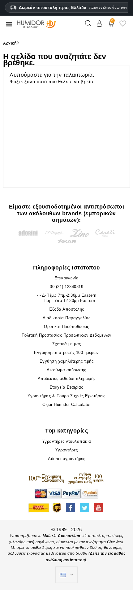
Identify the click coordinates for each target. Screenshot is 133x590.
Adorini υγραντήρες (66, 458)
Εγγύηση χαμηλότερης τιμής (67, 361)
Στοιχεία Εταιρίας (66, 387)
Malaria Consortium (61, 536)
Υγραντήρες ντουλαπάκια (66, 441)
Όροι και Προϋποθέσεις (66, 326)
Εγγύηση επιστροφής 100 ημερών (66, 352)
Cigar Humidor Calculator (66, 404)
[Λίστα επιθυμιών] (123, 25)
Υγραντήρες (66, 450)
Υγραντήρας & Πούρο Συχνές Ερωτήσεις (66, 396)
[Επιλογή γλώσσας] (66, 574)
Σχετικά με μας (66, 344)
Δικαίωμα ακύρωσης (66, 370)
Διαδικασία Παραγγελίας (67, 318)
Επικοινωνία (66, 278)
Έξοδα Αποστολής (66, 309)
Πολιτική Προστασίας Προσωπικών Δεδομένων (67, 335)
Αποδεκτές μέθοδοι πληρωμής (67, 378)
